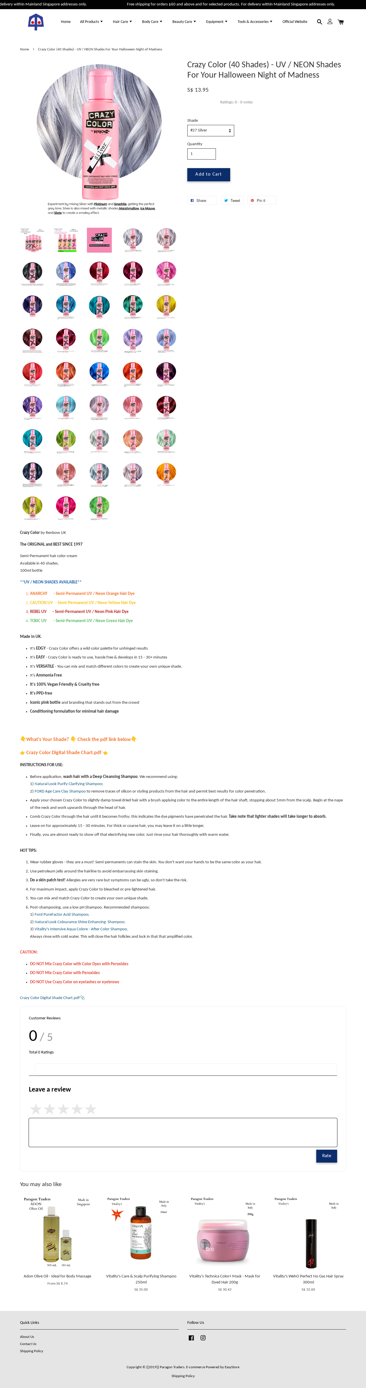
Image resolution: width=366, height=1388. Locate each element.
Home (66, 22)
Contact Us (28, 1344)
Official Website (295, 22)
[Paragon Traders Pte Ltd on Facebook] (191, 1341)
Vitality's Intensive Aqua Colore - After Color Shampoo (81, 929)
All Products (90, 22)
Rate (326, 1156)
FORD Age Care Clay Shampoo (60, 791)
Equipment (215, 22)
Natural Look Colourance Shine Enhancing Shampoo (79, 922)
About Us (27, 1337)
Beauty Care (182, 22)
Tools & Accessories (253, 22)
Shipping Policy (31, 1351)
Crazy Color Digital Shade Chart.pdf (50, 998)
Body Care (150, 22)
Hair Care (121, 22)
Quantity (194, 144)
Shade (192, 121)
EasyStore (232, 1367)
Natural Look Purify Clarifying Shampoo (68, 784)
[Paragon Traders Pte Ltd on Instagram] (203, 1341)
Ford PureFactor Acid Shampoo (61, 915)
